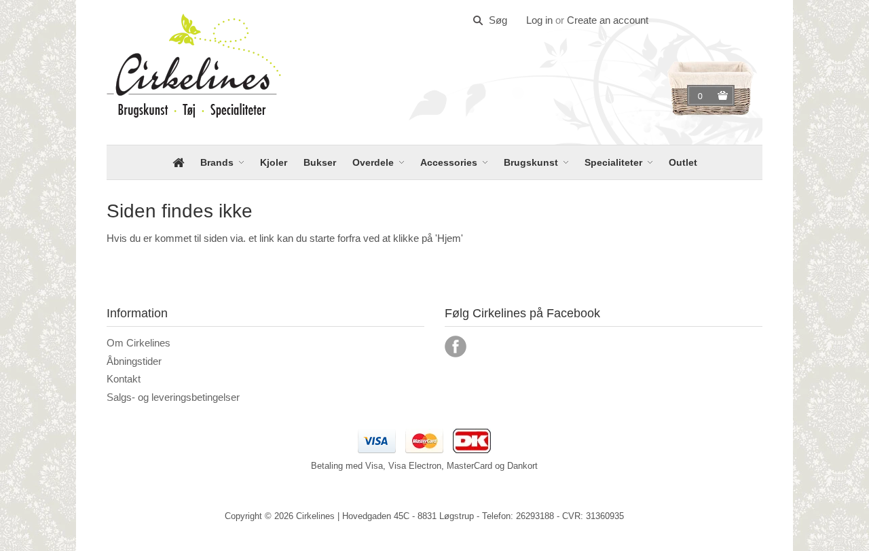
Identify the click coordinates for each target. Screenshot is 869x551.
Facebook (455, 346)
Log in (539, 20)
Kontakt (124, 379)
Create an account (607, 20)
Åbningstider (134, 361)
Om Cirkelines (138, 343)
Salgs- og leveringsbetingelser (173, 397)
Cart (702, 96)
